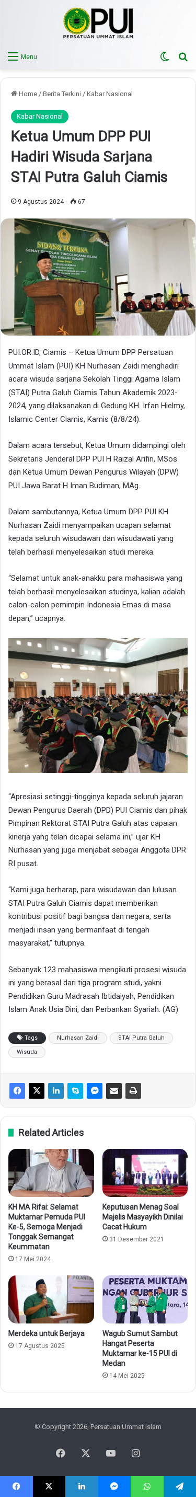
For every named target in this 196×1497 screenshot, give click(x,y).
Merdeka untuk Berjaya (46, 1333)
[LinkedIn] (56, 1091)
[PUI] (98, 23)
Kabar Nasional (110, 94)
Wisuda (27, 1052)
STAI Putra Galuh (141, 1037)
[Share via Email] (114, 1091)
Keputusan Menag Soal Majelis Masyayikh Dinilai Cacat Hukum (142, 1217)
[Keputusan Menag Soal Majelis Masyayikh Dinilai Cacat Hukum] (145, 1173)
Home (27, 94)
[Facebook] (17, 1091)
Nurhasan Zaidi (78, 1037)
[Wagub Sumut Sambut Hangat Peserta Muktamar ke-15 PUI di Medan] (145, 1299)
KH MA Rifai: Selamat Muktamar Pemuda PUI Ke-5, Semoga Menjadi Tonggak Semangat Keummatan (46, 1227)
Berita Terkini (62, 94)
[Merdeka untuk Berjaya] (51, 1299)
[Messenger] (94, 1091)
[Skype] (75, 1091)
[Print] (133, 1091)
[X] (36, 1091)
